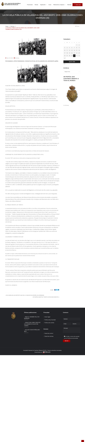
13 (71, 50)
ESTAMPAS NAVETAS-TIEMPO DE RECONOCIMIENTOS (46, 297)
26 (69, 55)
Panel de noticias (48, 336)
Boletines (69, 4)
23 (79, 53)
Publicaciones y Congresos (59, 4)
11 (67, 50)
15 (76, 50)
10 (64, 50)
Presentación (30, 4)
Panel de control (48, 333)
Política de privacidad (50, 320)
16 (79, 50)
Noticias (36, 4)
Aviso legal (47, 317)
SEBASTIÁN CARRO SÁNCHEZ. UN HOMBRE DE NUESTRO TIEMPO (32, 324)
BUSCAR (78, 5)
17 (64, 53)
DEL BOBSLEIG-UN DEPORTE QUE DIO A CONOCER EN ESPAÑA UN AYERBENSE (25, 295)
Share (78, 26)
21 (74, 53)
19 (69, 53)
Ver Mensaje (66, 105)
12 (69, 50)
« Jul (64, 63)
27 (71, 55)
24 (64, 55)
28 (74, 55)
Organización (43, 4)
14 (74, 50)
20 (71, 53)
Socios (50, 4)
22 (76, 53)
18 (67, 53)
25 (67, 55)
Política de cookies (49, 322)
